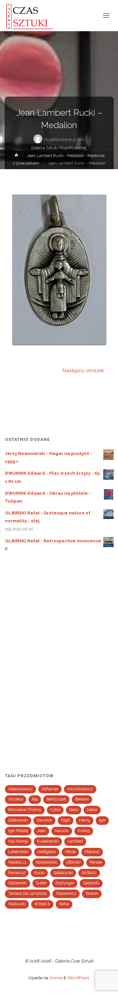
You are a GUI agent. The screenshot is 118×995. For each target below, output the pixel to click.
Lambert (75, 841)
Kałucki (62, 830)
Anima (55, 977)
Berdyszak (56, 799)
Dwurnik (44, 820)
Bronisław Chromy (24, 809)
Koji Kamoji (18, 841)
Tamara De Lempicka (27, 893)
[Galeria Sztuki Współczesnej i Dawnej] (31, 15)
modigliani (46, 851)
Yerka (64, 904)
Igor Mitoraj (18, 830)
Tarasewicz (66, 893)
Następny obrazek (83, 370)
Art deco (15, 799)
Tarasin (91, 893)
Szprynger (64, 883)
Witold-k (42, 904)
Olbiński (73, 862)
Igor (102, 820)
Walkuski (17, 904)
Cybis (55, 809)
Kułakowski (48, 841)
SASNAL (89, 873)
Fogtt (65, 820)
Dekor (92, 809)
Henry (84, 820)
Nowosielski (46, 862)
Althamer (50, 789)
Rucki (39, 873)
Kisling (84, 830)
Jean (41, 830)
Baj (35, 799)
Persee (95, 862)
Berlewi (82, 799)
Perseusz (16, 873)
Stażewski (17, 883)
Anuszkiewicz (80, 789)
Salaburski (63, 873)
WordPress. (78, 977)
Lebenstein (18, 851)
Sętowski (91, 883)
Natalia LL (17, 862)
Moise (70, 851)
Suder (41, 883)
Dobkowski (18, 820)
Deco (73, 809)
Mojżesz (92, 851)
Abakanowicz (20, 789)
